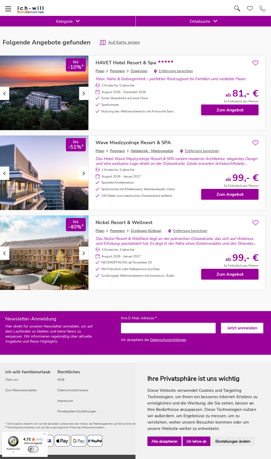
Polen (100, 71)
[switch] (33, 449)
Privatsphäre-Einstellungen (76, 411)
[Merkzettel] (250, 9)
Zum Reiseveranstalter (21, 390)
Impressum (65, 401)
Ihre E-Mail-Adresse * (139, 318)
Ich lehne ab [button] (196, 441)
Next (83, 93)
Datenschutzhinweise (72, 390)
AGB (60, 380)
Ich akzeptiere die (153, 339)
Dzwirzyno (139, 71)
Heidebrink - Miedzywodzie (152, 151)
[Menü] (44, 435)
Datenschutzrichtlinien (168, 339)
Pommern (117, 71)
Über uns (11, 380)
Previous (4, 93)
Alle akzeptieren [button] (164, 441)
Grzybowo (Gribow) (146, 231)
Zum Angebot (229, 110)
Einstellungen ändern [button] (232, 441)
